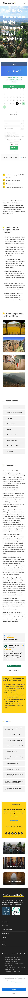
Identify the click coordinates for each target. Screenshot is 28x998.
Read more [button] (7, 659)
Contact (4, 944)
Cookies (4, 937)
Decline (13, 993)
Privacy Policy (5, 925)
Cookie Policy (13, 982)
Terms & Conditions (7, 929)
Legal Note (5, 922)
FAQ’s (3, 941)
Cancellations (5, 933)
